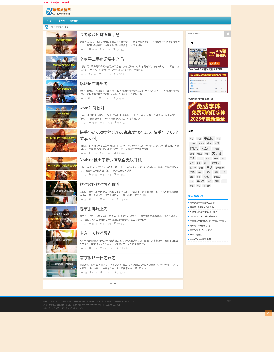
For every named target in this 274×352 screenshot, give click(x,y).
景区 (201, 167)
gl (85, 98)
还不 (224, 181)
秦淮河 (207, 176)
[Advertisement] (85, 332)
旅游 (192, 163)
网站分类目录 (87, 301)
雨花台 (207, 185)
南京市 (206, 148)
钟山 (198, 186)
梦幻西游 (220, 167)
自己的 (200, 181)
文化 (223, 158)
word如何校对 (92, 107)
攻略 (216, 158)
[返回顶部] (268, 313)
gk (85, 49)
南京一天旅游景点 (96, 233)
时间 (198, 163)
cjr (85, 223)
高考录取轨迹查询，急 (100, 34)
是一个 (193, 167)
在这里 (199, 154)
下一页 (113, 284)
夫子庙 (217, 153)
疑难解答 (116, 301)
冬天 (209, 143)
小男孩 (228, 301)
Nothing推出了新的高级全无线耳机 (111, 159)
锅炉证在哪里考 (94, 83)
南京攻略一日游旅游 (98, 257)
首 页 (45, 2)
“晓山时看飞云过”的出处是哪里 (203, 216)
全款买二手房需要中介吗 (102, 59)
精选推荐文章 (98, 301)
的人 (223, 171)
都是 (192, 185)
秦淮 (198, 177)
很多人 (200, 158)
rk (85, 74)
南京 (194, 148)
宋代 (192, 158)
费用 (217, 181)
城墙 (206, 154)
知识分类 (66, 2)
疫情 (216, 172)
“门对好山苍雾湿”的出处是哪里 (203, 211)
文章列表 (55, 2)
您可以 (208, 158)
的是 (192, 176)
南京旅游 (216, 149)
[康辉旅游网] (58, 5)
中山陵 (208, 138)
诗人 (209, 181)
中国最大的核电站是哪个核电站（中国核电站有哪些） (209, 220)
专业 (191, 138)
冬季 (217, 143)
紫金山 (217, 176)
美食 (191, 181)
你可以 (192, 143)
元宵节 (201, 143)
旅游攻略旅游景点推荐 (100, 184)
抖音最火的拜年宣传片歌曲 (202, 207)
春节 (206, 162)
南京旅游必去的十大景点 (201, 230)
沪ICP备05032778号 (128, 301)
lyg (85, 199)
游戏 (200, 172)
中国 (199, 138)
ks (85, 153)
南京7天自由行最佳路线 (200, 239)
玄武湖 (208, 172)
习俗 (218, 139)
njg (85, 272)
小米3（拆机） (196, 234)
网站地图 (108, 301)
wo (85, 122)
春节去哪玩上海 (94, 208)
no (85, 174)
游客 (192, 172)
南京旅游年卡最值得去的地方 (203, 202)
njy (85, 248)
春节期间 (215, 163)
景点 (209, 167)
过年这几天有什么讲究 (200, 225)
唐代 (192, 153)
